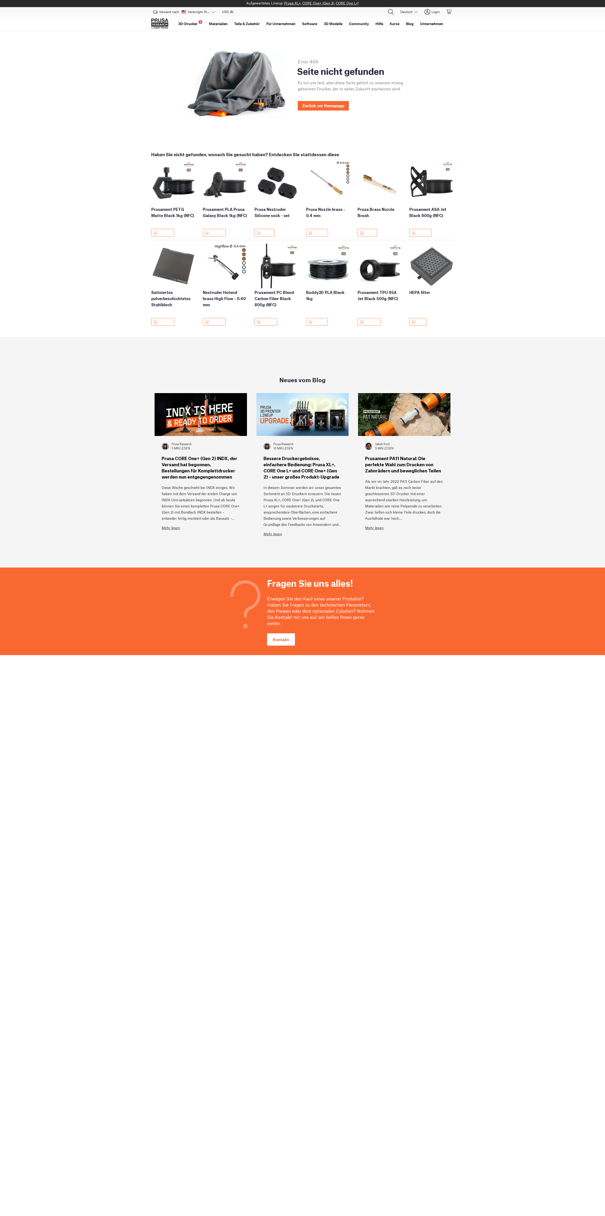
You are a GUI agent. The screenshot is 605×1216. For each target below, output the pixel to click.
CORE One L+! (347, 2)
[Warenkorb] (449, 12)
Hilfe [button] (379, 24)
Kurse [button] (394, 24)
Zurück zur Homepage (323, 105)
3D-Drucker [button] (189, 23)
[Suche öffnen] (391, 12)
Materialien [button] (218, 24)
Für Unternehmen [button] (280, 24)
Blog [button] (410, 24)
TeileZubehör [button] (247, 24)
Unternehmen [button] (431, 24)
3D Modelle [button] (333, 24)
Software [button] (309, 24)
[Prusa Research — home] (160, 23)
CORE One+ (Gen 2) (318, 2)
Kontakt (281, 639)
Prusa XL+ (292, 2)
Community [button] (359, 24)
